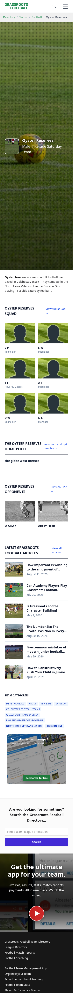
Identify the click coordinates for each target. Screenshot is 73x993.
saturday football (39, 290)
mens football (15, 703)
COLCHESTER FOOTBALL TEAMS (23, 709)
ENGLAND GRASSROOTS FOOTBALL (24, 720)
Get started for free (37, 778)
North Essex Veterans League (24, 725)
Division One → (58, 489)
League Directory (16, 947)
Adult (32, 703)
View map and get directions (55, 446)
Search (36, 842)
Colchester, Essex (28, 281)
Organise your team (18, 974)
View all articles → (58, 550)
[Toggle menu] (65, 6)
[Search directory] (54, 6)
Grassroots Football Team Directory (27, 941)
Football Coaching (16, 958)
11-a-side (21, 290)
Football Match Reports (20, 952)
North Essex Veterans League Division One (33, 286)
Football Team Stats (17, 985)
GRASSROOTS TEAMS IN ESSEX (22, 714)
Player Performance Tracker (22, 990)
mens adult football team (48, 277)
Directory (9, 17)
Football (37, 17)
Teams (23, 17)
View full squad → (56, 311)
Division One (54, 725)
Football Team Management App (26, 968)
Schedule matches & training (24, 979)
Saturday (61, 703)
